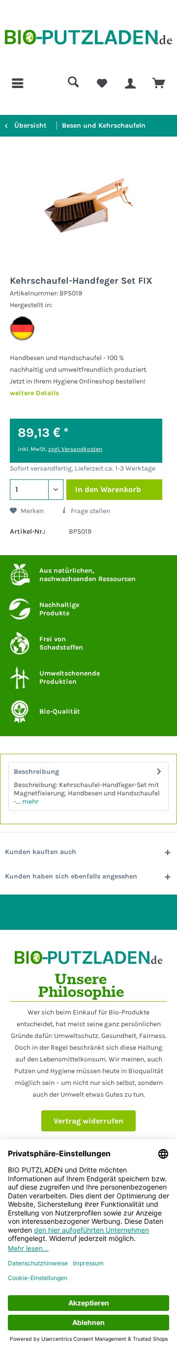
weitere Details (34, 393)
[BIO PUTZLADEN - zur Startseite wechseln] (88, 40)
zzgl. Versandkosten (75, 449)
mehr (29, 801)
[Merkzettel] (101, 83)
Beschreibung (36, 771)
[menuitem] (18, 83)
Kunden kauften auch (40, 852)
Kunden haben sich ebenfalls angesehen (71, 876)
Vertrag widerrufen (88, 1120)
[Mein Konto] (130, 83)
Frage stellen (89, 511)
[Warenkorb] (159, 83)
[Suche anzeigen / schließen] (73, 83)
